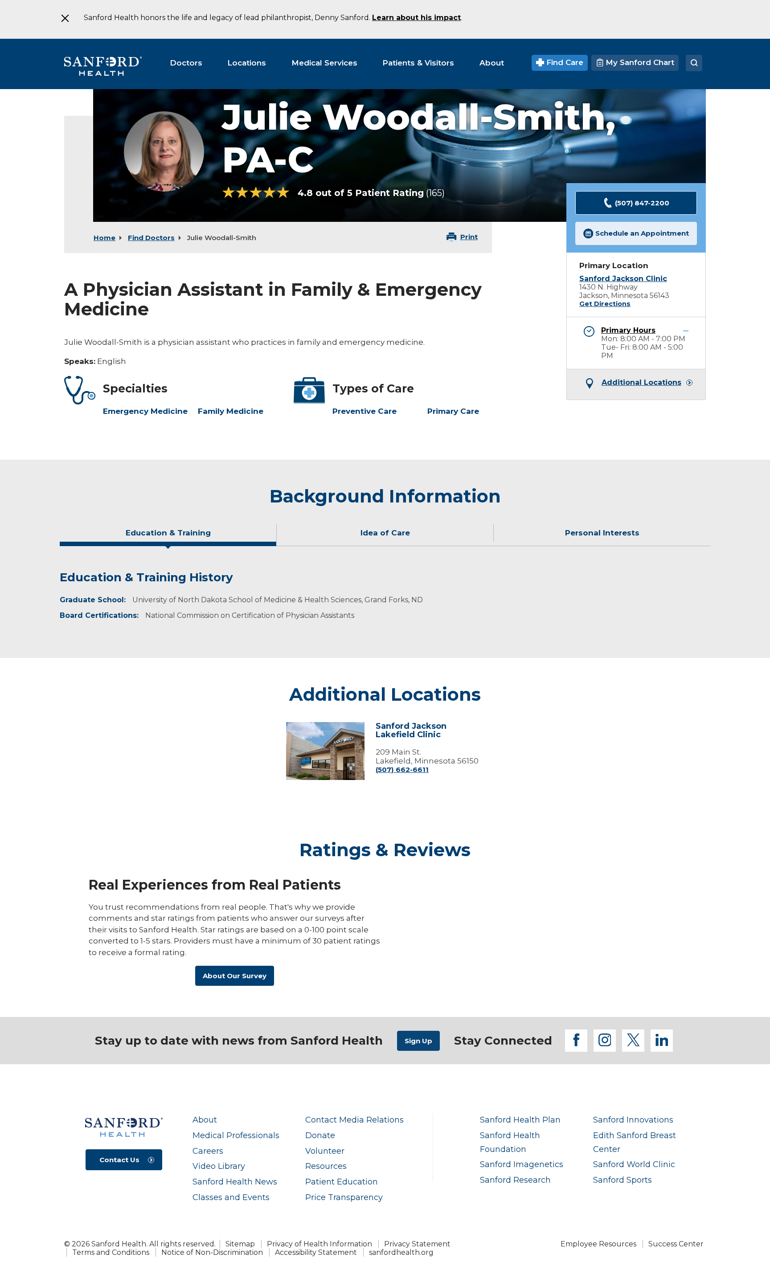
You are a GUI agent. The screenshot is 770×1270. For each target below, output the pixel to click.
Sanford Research (515, 1180)
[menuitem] (186, 63)
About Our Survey (234, 976)
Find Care (563, 62)
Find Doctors (151, 237)
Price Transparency (344, 1197)
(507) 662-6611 (402, 769)
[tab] (168, 536)
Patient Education (341, 1181)
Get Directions (605, 304)
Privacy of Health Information (319, 1244)
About (204, 1120)
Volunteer (324, 1151)
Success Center (676, 1244)
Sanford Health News (234, 1181)
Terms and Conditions (110, 1252)
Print (469, 237)
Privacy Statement (417, 1244)
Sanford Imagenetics (521, 1164)
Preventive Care (364, 411)
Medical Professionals (235, 1135)
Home (104, 237)
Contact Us (119, 1160)
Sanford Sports (622, 1180)
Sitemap (240, 1244)
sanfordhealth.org (401, 1252)
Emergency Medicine (145, 411)
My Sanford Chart (638, 62)
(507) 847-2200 (642, 203)
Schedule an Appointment (642, 233)
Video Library (218, 1166)
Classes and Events (231, 1197)
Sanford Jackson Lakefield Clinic (411, 731)
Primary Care (453, 411)
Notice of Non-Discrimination (212, 1252)
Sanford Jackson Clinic (623, 278)
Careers (207, 1151)
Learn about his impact (416, 17)
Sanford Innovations (633, 1120)
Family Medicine (230, 411)
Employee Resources (598, 1244)
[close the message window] (65, 18)
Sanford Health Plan (520, 1120)
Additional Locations (641, 382)
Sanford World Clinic (634, 1164)
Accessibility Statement (316, 1252)
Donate (320, 1135)
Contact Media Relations (354, 1120)
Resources (326, 1166)
